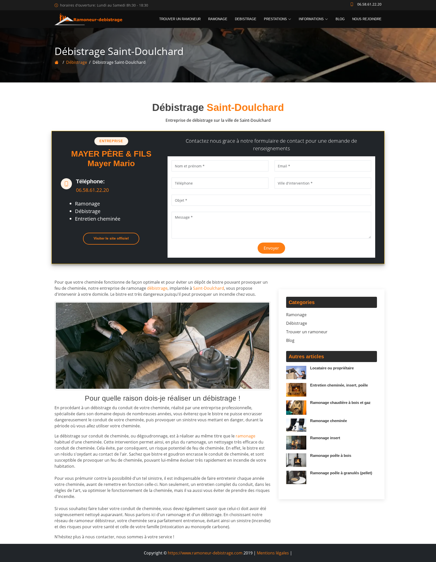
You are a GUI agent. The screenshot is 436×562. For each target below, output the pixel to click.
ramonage (245, 436)
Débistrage (76, 62)
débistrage (157, 288)
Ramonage (217, 19)
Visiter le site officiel (111, 238)
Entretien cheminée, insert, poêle (339, 385)
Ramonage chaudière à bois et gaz (340, 402)
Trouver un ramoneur (180, 19)
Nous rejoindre (367, 19)
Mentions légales (273, 553)
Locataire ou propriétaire (332, 368)
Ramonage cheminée (328, 421)
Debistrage (245, 19)
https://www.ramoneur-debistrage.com (205, 553)
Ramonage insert (325, 438)
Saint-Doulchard (208, 288)
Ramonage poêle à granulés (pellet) (341, 473)
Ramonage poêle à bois (330, 455)
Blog (340, 19)
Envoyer (271, 248)
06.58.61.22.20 (92, 190)
